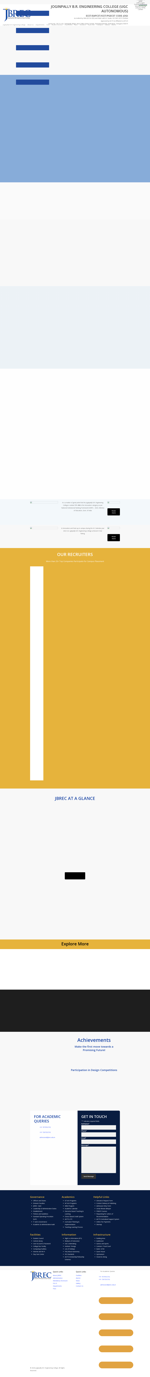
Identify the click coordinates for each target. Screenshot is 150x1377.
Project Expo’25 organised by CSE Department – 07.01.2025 (103, 454)
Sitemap (99, 1224)
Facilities (79, 1275)
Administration (58, 1278)
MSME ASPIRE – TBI (65, 908)
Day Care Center (38, 1254)
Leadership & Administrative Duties (44, 1209)
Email (83, 1138)
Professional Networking (111, 923)
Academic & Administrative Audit (44, 1224)
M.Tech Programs (71, 1203)
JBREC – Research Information (42, 920)
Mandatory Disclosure (60, 1281)
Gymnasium (100, 1254)
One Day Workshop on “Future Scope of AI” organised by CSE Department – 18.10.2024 (101, 473)
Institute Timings (70, 1246)
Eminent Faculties (39, 1203)
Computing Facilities (39, 1249)
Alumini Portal (140, 6)
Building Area (100, 1238)
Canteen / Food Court (103, 1246)
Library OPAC (140, 8)
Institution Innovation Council (64, 915)
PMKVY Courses (101, 1211)
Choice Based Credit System (74, 1216)
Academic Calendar (71, 1209)
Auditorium (100, 1241)
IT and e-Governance (40, 1222)
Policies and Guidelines (40, 1214)
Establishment (37, 1211)
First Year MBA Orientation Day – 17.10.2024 (102, 478)
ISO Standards (69, 1254)
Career (140, 9)
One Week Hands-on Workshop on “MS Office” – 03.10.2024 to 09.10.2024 (103, 483)
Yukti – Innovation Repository (88, 916)
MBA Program (69, 1206)
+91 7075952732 (45, 1127)
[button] (35, 358)
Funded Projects (42, 907)
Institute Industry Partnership (111, 909)
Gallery (78, 1283)
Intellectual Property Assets (43, 916)
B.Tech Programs (70, 1201)
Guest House (100, 1252)
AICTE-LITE (68, 1219)
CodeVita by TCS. (112, 1102)
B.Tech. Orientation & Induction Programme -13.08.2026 (101, 426)
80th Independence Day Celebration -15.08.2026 (103, 404)
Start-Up (88, 905)
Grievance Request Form (104, 1201)
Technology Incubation (63, 905)
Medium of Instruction (72, 1241)
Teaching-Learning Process (74, 1227)
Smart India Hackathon (112, 1096)
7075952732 (57, 1017)
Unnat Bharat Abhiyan (103, 1209)
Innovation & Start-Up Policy (65, 919)
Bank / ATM (100, 1249)
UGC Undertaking (70, 1244)
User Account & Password (42, 1244)
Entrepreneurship (90, 908)
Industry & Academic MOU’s (110, 919)
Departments (57, 1286)
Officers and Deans (39, 1201)
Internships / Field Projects (111, 914)
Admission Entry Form (103, 1206)
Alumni (78, 1278)
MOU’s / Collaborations (89, 911)
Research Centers (42, 909)
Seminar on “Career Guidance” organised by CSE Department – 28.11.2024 (103, 467)
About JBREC (57, 1275)
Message (85, 1145)
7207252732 (78, 1017)
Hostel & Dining (101, 1257)
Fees (54, 1289)
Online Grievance (140, 4)
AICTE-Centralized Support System (107, 1219)
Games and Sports (102, 1244)
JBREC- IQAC (37, 1206)
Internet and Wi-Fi (39, 1252)
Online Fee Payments (103, 1222)
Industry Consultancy (41, 912)
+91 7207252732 (45, 1132)
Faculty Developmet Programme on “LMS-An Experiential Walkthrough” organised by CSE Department (102, 447)
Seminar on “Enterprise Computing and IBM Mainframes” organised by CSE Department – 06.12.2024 (102, 461)
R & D (55, 1283)
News (78, 1281)
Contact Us (79, 1286)
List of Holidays (70, 1249)
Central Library (38, 1241)
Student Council (38, 1238)
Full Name (85, 1124)
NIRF (140, 1)
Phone (84, 1131)
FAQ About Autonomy (72, 1252)
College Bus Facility (39, 1246)
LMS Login (140, 3)
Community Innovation (63, 911)
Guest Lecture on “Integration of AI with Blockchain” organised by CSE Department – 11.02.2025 (101, 440)
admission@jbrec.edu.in (47, 1137)
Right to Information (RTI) (73, 1238)
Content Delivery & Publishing (106, 1203)
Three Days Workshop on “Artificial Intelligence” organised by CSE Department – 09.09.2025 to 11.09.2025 (103, 432)
